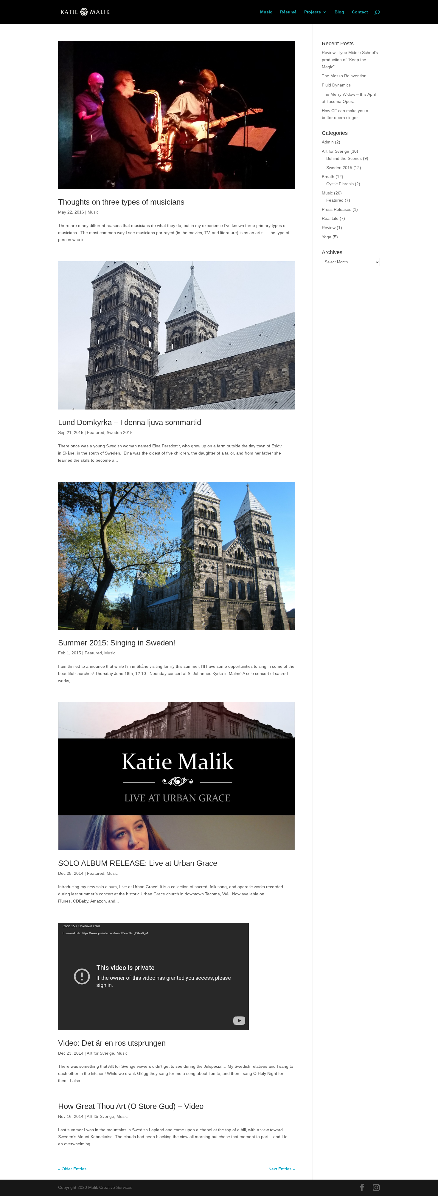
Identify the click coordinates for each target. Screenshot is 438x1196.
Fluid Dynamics (336, 85)
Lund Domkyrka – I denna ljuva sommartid (129, 422)
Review (329, 227)
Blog (339, 12)
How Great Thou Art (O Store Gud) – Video (131, 1106)
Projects (312, 12)
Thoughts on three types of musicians (121, 201)
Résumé (288, 12)
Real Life (330, 218)
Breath (328, 176)
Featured (95, 432)
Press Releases (336, 209)
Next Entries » (281, 1168)
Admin (328, 142)
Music (266, 12)
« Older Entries (72, 1168)
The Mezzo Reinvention (344, 75)
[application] (153, 976)
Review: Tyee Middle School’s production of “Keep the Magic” (350, 59)
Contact (360, 12)
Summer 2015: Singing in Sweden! (116, 642)
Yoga (326, 236)
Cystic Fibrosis (340, 183)
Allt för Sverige (100, 1053)
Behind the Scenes (344, 158)
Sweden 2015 (120, 432)
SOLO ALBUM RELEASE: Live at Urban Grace (137, 863)
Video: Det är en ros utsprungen (112, 1043)
